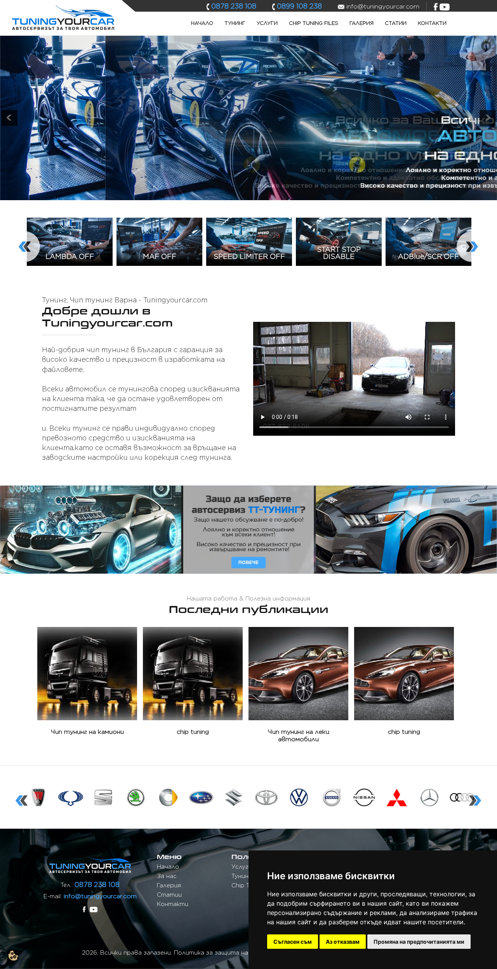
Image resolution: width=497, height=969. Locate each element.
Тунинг (234, 23)
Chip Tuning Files (313, 23)
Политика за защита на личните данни (235, 952)
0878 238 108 (233, 6)
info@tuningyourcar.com (100, 896)
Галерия (361, 23)
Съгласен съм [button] (292, 941)
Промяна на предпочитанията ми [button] (419, 941)
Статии (396, 23)
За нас (167, 876)
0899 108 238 (299, 6)
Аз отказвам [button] (343, 941)
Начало (202, 23)
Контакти (432, 23)
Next (460, 235)
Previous (13, 235)
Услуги (267, 23)
